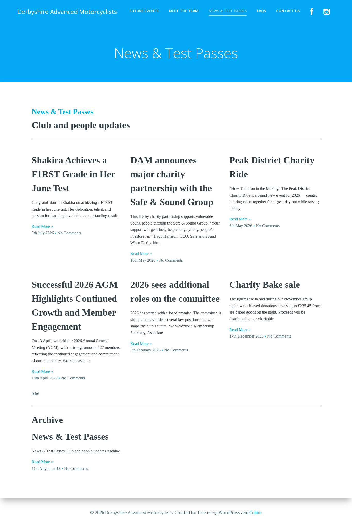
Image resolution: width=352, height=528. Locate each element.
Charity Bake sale (264, 284)
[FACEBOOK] (311, 11)
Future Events (144, 10)
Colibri (255, 512)
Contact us (288, 10)
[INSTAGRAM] (326, 11)
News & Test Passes (228, 10)
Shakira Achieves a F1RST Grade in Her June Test (73, 174)
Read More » (42, 226)
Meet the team (183, 10)
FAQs (261, 10)
